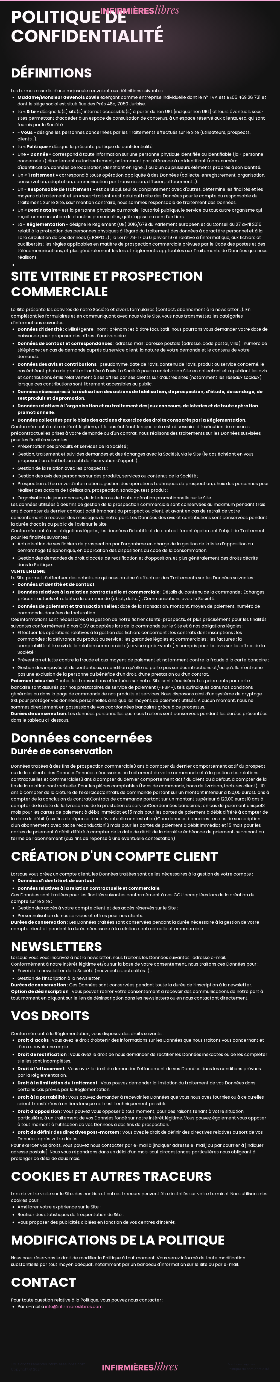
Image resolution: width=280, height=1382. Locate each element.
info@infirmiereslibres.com (74, 1306)
